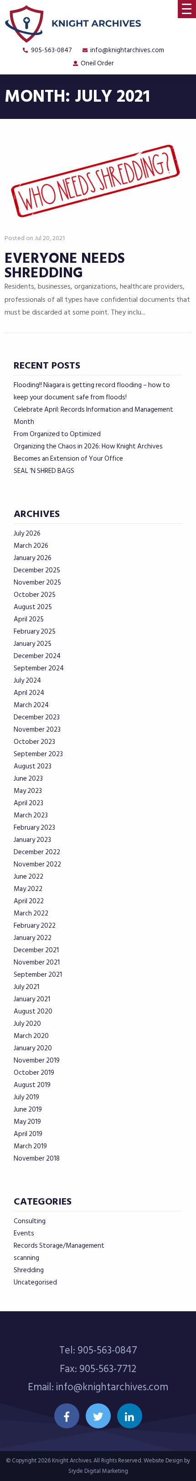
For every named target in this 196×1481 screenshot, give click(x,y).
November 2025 (37, 582)
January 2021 (32, 999)
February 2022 (35, 925)
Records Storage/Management (59, 1245)
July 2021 (26, 987)
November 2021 (37, 962)
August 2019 (32, 1085)
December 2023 (37, 717)
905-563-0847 (51, 50)
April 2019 (28, 1134)
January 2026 (33, 558)
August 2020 (33, 1011)
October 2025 (35, 594)
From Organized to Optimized (57, 434)
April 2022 (29, 901)
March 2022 (31, 913)
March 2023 (31, 815)
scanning (26, 1258)
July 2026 (27, 533)
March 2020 (31, 1036)
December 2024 (37, 656)
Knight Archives (71, 1460)
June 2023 (28, 778)
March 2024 (31, 705)
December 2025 (37, 570)
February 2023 (34, 827)
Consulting (30, 1221)
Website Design (163, 1460)
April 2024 (29, 693)
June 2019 (28, 1109)
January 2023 (32, 840)
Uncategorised (35, 1282)
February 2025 (35, 631)
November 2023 (37, 729)
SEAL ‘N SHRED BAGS (44, 471)
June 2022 (28, 876)
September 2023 (38, 754)
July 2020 (27, 1023)
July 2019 (26, 1097)
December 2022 (37, 852)
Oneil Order (97, 63)
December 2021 (36, 950)
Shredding (29, 1270)
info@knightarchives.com (127, 50)
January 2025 (33, 643)
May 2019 (27, 1121)
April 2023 (28, 803)
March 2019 (30, 1146)
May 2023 (28, 791)
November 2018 (37, 1158)
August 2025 (33, 607)
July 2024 (27, 680)
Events (24, 1233)
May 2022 (28, 889)
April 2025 (29, 619)
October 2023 (34, 742)
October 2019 (34, 1072)
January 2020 (33, 1048)
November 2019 (37, 1060)
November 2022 (37, 864)
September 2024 (39, 668)
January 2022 (33, 938)
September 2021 (38, 974)
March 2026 (31, 545)
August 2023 (33, 766)
